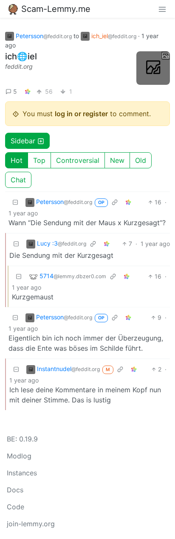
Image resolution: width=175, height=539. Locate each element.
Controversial (77, 160)
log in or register (81, 113)
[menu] (162, 9)
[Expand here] (153, 68)
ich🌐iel (21, 56)
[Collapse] (15, 202)
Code (15, 507)
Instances (22, 473)
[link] (27, 91)
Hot (17, 160)
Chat (18, 180)
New (117, 160)
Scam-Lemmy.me (55, 9)
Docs (15, 490)
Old (140, 160)
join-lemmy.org (31, 523)
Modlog (19, 456)
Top (39, 160)
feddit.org (19, 66)
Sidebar (23, 141)
